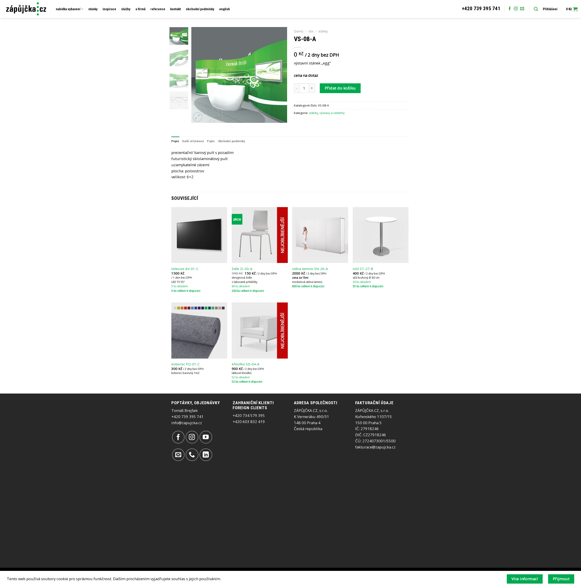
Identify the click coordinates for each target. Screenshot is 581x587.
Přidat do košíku (340, 88)
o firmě (140, 9)
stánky (93, 9)
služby (125, 9)
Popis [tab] (175, 141)
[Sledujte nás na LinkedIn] (205, 454)
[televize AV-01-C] (199, 235)
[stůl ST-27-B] (381, 235)
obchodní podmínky (200, 9)
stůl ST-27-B (363, 269)
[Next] (280, 74)
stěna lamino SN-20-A (310, 269)
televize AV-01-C (184, 269)
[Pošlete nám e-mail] (522, 9)
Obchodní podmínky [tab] (231, 141)
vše (310, 31)
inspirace (109, 9)
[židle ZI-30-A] (260, 235)
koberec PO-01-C (185, 364)
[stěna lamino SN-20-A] (320, 235)
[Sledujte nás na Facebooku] (510, 9)
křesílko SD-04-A (245, 364)
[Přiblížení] (197, 117)
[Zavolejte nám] (192, 454)
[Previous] (199, 74)
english (224, 9)
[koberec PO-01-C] (199, 330)
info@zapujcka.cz (186, 422)
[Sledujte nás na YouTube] (205, 437)
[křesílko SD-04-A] (260, 330)
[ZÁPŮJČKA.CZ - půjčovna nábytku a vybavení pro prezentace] (26, 9)
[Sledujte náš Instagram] (516, 9)
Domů (298, 31)
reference (157, 9)
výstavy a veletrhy (332, 113)
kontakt (175, 9)
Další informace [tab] (193, 141)
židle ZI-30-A (242, 269)
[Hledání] (536, 9)
